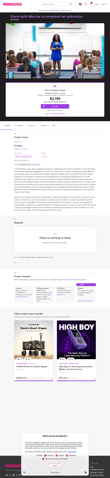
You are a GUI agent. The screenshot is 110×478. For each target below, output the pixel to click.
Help (66, 279)
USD (70, 4)
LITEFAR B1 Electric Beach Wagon (31, 366)
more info (17, 149)
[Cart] (85, 4)
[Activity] (90, 4)
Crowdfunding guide (79, 279)
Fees (92, 467)
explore (67, 317)
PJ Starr (16, 19)
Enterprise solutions (97, 475)
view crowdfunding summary (55, 114)
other (44, 156)
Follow (55, 106)
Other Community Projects (23, 156)
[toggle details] (53, 380)
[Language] (80, 4)
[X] (10, 475)
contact (25, 149)
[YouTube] (13, 475)
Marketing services (97, 470)
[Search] (42, 4)
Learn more (24, 297)
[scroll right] (94, 315)
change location (65, 10)
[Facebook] (7, 475)
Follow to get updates (85, 301)
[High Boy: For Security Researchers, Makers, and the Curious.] (76, 340)
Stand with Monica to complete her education (47, 16)
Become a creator (96, 472)
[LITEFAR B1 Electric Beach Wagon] (33, 340)
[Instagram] (17, 475)
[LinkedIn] (20, 475)
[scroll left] (90, 274)
